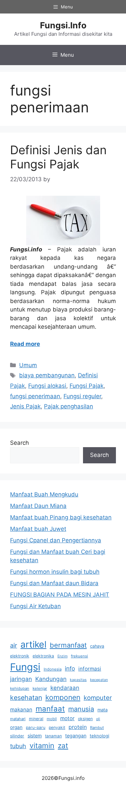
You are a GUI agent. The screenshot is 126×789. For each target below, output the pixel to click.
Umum (28, 365)
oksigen (85, 718)
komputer (98, 697)
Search (19, 442)
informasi (89, 668)
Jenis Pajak (25, 406)
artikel (33, 644)
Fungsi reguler (82, 396)
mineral (36, 718)
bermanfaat (68, 645)
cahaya (97, 646)
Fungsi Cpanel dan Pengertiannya (55, 540)
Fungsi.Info (63, 25)
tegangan (75, 735)
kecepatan (99, 680)
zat (63, 745)
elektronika (43, 655)
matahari (18, 718)
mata (102, 709)
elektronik (19, 655)
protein (78, 727)
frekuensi (79, 656)
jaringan (21, 678)
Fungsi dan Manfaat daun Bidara (54, 583)
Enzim (62, 656)
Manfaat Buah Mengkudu (44, 494)
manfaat (50, 708)
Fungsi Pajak (86, 385)
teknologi (99, 735)
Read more (25, 344)
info (70, 668)
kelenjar (40, 688)
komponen (62, 697)
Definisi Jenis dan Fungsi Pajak (58, 157)
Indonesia (52, 669)
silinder (17, 735)
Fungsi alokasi (47, 385)
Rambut (97, 727)
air (13, 645)
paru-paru (35, 727)
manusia (81, 709)
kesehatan (26, 697)
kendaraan (64, 687)
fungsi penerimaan (35, 396)
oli (98, 719)
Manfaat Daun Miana (38, 505)
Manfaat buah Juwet (38, 528)
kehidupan (19, 688)
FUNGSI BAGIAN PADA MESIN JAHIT (59, 594)
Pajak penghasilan (68, 406)
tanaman (53, 735)
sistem (35, 735)
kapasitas (78, 680)
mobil (52, 718)
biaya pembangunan (47, 375)
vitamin (42, 745)
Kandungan (51, 678)
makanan (21, 709)
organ (16, 727)
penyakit (57, 727)
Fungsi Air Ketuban (35, 606)
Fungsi (25, 667)
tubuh (18, 746)
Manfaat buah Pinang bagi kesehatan (61, 517)
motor (67, 718)
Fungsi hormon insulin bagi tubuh (54, 571)
